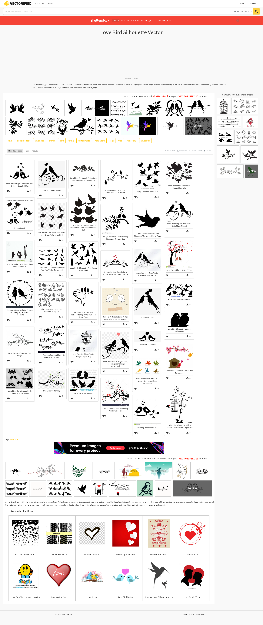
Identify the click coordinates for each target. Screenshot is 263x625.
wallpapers (100, 140)
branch (52, 140)
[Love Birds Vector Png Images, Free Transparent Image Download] (115, 345)
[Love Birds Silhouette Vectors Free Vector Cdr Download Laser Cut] (83, 208)
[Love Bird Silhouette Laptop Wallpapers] (179, 320)
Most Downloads (15, 151)
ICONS (51, 3)
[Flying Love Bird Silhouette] (147, 175)
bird (62, 140)
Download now (164, 20)
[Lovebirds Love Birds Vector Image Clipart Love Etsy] (147, 260)
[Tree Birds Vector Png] (51, 380)
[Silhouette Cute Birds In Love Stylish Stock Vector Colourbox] (115, 261)
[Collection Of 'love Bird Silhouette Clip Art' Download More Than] (83, 296)
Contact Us (200, 614)
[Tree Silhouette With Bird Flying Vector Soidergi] (115, 392)
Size (27, 151)
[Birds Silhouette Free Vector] (179, 290)
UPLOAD (253, 3)
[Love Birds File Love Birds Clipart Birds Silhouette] (19, 251)
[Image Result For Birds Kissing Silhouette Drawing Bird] (115, 220)
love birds (39, 140)
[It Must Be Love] (147, 301)
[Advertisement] (131, 58)
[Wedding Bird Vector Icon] (147, 411)
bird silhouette (23, 140)
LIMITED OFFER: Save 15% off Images (149, 96)
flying (71, 140)
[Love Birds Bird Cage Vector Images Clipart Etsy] (83, 341)
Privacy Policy (188, 614)
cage (111, 140)
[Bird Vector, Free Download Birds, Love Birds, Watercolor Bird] (51, 216)
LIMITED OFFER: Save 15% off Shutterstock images (151, 458)
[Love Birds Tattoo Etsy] (83, 380)
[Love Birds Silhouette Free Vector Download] (83, 254)
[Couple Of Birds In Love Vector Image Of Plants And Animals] (115, 301)
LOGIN (241, 3)
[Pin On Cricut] (19, 212)
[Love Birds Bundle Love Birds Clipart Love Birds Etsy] (19, 378)
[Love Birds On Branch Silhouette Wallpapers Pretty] (51, 339)
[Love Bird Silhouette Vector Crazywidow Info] (179, 172)
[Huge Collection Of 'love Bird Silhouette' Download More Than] (147, 217)
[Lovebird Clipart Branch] (51, 174)
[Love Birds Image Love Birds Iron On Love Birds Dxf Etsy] (19, 171)
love (10, 140)
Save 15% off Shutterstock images (237, 94)
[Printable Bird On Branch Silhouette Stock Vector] (115, 174)
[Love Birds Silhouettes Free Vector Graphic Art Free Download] (147, 367)
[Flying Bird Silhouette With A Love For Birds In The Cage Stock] (179, 404)
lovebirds (145, 140)
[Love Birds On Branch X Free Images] (19, 339)
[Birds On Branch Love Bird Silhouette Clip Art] (51, 295)
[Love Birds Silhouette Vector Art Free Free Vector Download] (51, 256)
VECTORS (39, 3)
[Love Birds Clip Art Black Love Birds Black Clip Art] (179, 211)
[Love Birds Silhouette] (147, 336)
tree (120, 140)
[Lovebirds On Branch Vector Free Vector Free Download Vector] (83, 168)
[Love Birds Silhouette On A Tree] (179, 253)
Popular (35, 151)
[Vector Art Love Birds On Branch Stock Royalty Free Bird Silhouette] (19, 294)
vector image (84, 140)
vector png (131, 140)
